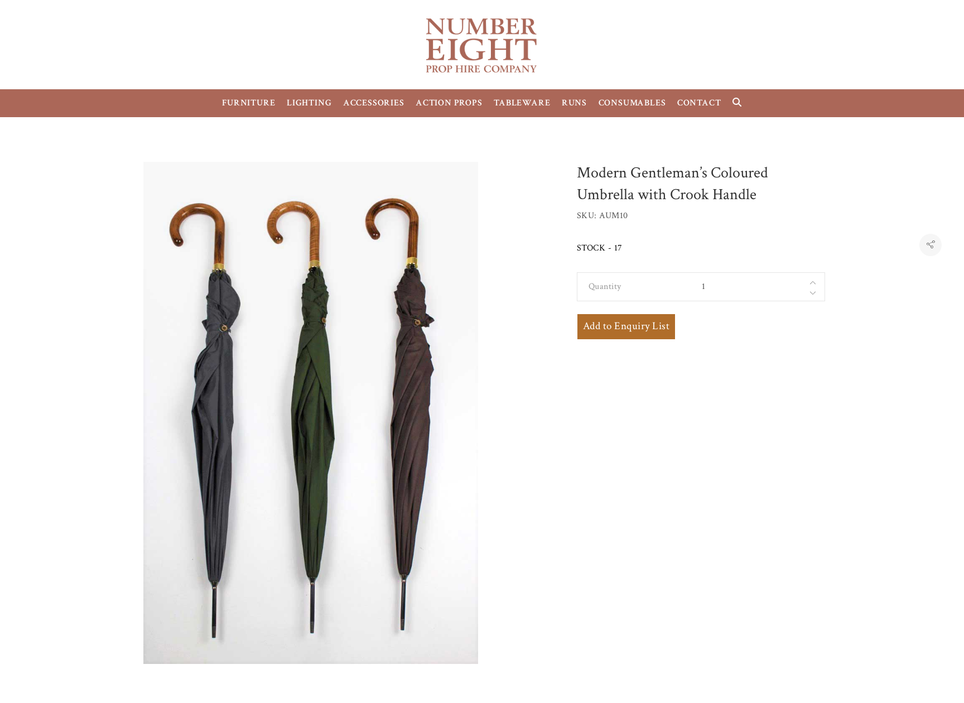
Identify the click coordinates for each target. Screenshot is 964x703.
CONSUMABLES (632, 103)
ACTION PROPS (449, 103)
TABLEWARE (522, 103)
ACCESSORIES (373, 103)
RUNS (574, 103)
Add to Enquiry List (626, 326)
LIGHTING (309, 103)
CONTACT (699, 103)
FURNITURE (248, 103)
